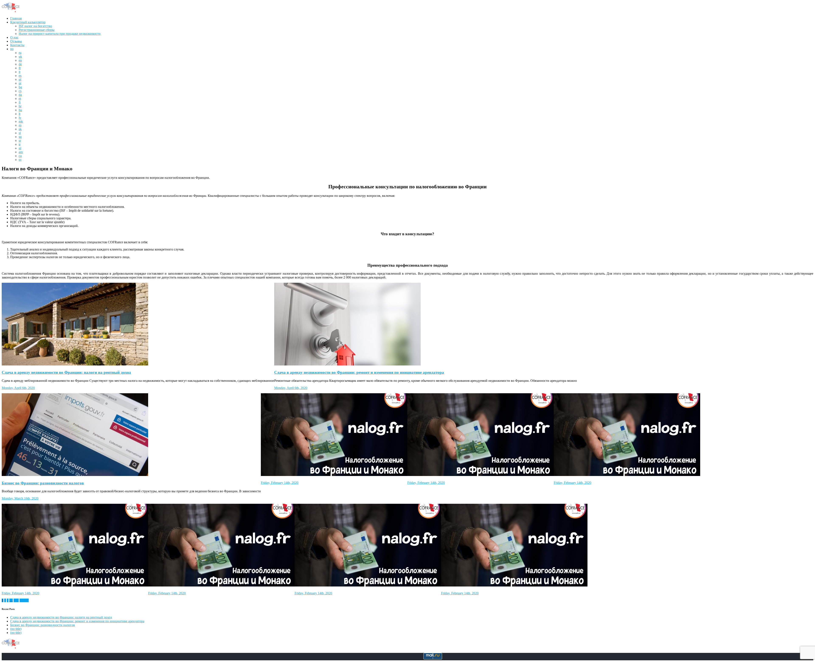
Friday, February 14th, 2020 (279, 482)
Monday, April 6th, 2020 (18, 388)
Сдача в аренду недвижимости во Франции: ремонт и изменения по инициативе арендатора (359, 372)
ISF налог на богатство (35, 26)
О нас (14, 37)
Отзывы (16, 41)
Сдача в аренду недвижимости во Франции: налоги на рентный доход (66, 372)
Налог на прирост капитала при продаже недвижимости (60, 33)
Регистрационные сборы (37, 30)
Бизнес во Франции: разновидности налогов (43, 483)
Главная (16, 18)
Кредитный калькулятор (27, 22)
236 (16, 600)
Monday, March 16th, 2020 (20, 498)
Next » (24, 600)
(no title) (15, 629)
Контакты (17, 45)
